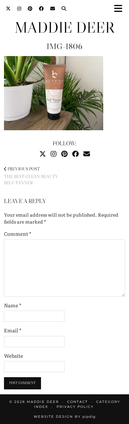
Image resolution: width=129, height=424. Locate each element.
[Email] (52, 8)
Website (13, 355)
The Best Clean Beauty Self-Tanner (31, 175)
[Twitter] (8, 8)
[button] (120, 8)
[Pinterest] (30, 8)
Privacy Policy (75, 407)
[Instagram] (19, 8)
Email (13, 330)
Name (13, 305)
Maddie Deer (64, 27)
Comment (17, 233)
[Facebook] (41, 8)
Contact (77, 402)
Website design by (65, 416)
